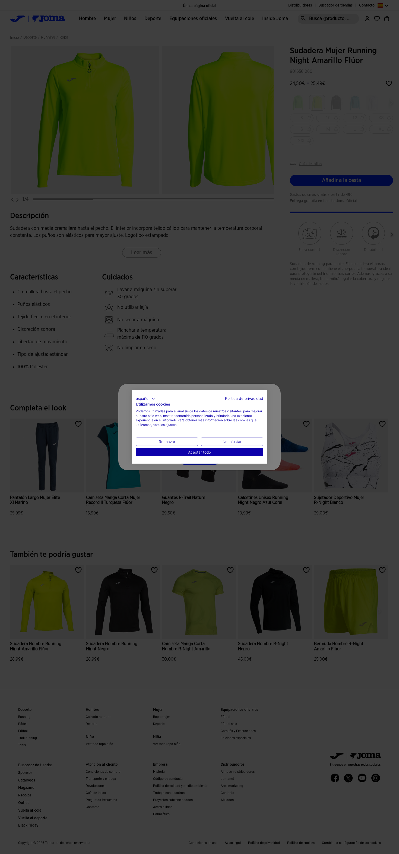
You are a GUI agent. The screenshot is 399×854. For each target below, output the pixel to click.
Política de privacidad (244, 398)
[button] (145, 398)
